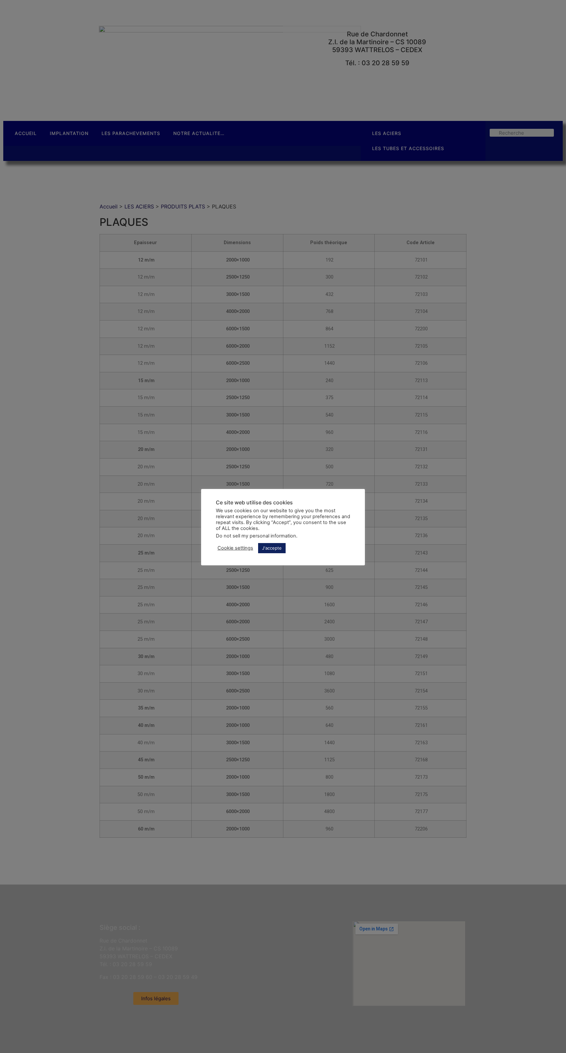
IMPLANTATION (69, 133)
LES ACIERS (386, 133)
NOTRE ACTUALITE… (198, 133)
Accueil (109, 206)
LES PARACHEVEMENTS (131, 133)
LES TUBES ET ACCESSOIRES (408, 148)
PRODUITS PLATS (183, 206)
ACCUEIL (26, 133)
